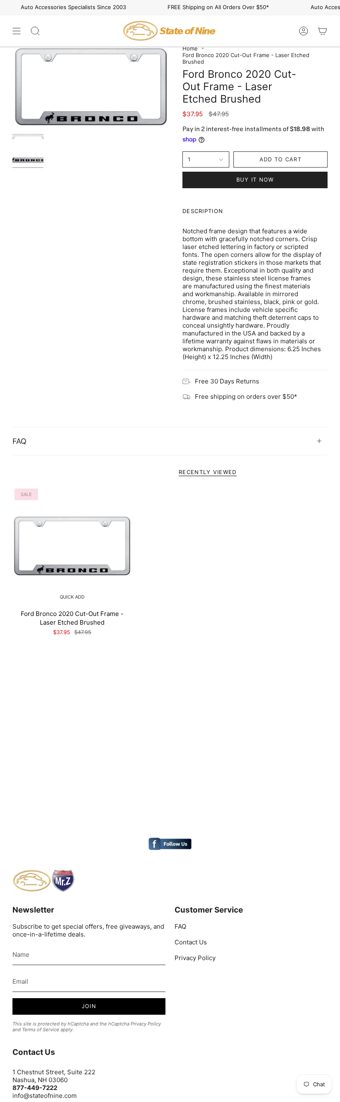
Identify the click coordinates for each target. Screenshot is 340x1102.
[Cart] (322, 31)
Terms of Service (40, 1030)
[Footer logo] (43, 881)
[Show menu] (16, 31)
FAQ (19, 441)
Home (190, 48)
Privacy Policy (146, 1024)
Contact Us (191, 942)
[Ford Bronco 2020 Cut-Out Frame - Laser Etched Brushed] (72, 546)
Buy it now (255, 179)
